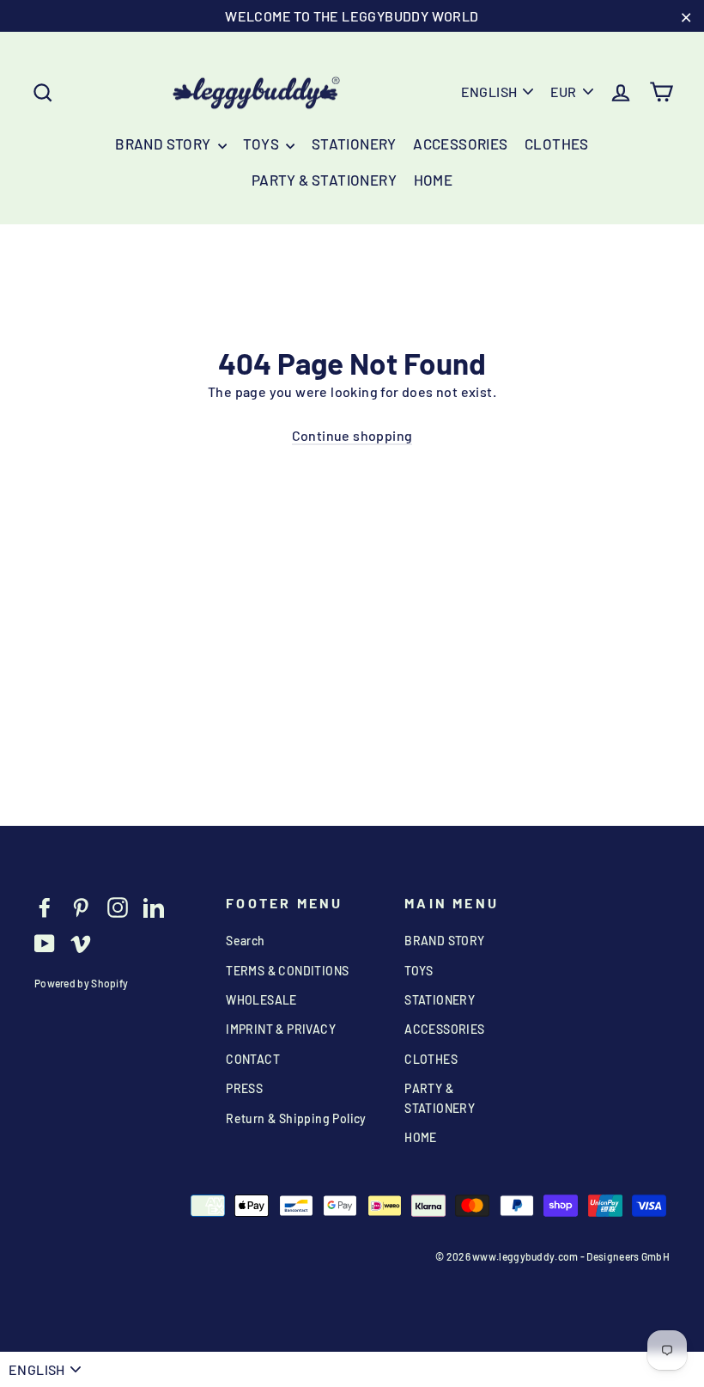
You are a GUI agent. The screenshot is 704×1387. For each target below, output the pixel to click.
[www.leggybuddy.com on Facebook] (44, 906)
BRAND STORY (164, 143)
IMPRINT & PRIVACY (281, 1029)
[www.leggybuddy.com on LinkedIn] (153, 906)
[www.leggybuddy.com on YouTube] (44, 942)
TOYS (262, 143)
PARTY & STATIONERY (324, 179)
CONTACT (253, 1059)
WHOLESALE (261, 1000)
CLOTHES (557, 143)
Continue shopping (352, 435)
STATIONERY (354, 143)
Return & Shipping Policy (296, 1118)
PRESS (244, 1088)
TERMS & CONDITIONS (287, 970)
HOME (433, 179)
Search (245, 940)
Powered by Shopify (81, 983)
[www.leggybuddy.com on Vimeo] (80, 942)
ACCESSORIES (460, 143)
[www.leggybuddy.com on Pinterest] (80, 906)
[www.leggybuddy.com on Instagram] (117, 906)
